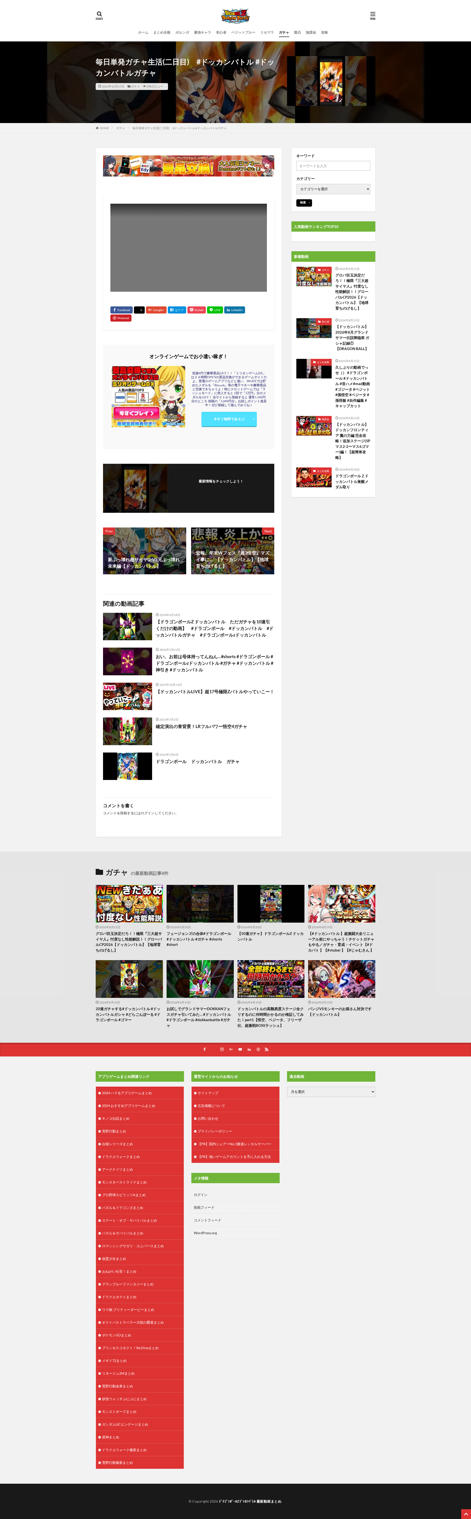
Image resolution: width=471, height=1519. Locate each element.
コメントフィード (207, 1220)
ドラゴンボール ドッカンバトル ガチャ (198, 761)
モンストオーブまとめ (119, 1411)
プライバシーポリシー (215, 1131)
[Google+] (156, 310)
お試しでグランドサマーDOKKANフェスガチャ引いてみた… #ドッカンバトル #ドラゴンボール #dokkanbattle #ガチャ (199, 1017)
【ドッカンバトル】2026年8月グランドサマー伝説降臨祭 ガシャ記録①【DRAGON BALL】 (352, 337)
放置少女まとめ (114, 1258)
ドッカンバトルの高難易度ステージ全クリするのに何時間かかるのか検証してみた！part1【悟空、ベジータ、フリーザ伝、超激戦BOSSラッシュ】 (270, 1017)
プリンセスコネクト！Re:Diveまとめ (130, 1348)
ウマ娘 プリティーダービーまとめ (128, 1309)
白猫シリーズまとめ (117, 1144)
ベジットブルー (243, 32)
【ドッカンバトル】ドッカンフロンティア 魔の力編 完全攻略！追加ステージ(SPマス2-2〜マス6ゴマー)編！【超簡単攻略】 (352, 441)
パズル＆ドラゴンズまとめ (122, 1207)
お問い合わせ (208, 1118)
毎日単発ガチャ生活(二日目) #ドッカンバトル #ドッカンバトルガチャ (179, 128)
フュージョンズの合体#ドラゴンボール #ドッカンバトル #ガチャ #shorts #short (199, 939)
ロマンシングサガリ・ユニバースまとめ (133, 1246)
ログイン (148, 813)
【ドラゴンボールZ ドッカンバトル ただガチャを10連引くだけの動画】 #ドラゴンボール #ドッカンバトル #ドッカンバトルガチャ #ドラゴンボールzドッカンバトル (215, 628)
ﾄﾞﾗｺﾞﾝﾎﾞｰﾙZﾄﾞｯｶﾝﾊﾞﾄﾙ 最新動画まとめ (250, 1501)
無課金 (311, 32)
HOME (104, 128)
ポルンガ (182, 32)
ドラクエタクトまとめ (119, 1297)
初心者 (221, 32)
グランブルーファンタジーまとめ (128, 1284)
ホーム (143, 32)
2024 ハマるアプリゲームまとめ (127, 1093)
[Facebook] (121, 310)
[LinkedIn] (234, 310)
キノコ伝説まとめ (116, 1118)
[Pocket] (196, 310)
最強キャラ (202, 32)
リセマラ (267, 32)
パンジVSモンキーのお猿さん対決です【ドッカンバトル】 (340, 1011)
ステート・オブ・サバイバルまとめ (129, 1220)
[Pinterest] (120, 318)
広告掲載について (211, 1106)
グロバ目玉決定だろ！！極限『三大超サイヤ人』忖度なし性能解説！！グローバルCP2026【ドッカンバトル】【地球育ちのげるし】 (351, 291)
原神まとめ (110, 1437)
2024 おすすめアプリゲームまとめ (128, 1106)
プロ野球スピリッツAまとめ (124, 1195)
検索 (303, 202)
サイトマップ (208, 1093)
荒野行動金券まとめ (117, 1386)
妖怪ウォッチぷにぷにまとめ (124, 1399)
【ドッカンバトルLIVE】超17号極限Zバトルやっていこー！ (215, 691)
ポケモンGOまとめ (116, 1335)
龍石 (297, 32)
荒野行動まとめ (114, 1131)
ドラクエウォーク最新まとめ (124, 1450)
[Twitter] (139, 310)
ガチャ (284, 32)
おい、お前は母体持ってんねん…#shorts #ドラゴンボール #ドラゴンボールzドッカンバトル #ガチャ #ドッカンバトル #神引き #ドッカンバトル (214, 663)
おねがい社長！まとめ (119, 1271)
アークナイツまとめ (117, 1169)
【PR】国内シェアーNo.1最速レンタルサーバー (234, 1144)
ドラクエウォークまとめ (121, 1157)
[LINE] (215, 310)
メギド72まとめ (114, 1360)
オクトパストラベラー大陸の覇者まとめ (133, 1322)
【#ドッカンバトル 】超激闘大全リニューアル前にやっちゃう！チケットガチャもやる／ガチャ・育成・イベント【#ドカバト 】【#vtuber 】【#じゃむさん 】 (341, 941)
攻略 (324, 32)
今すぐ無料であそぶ (229, 419)
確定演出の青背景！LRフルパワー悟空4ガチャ (201, 726)
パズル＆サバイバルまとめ (122, 1233)
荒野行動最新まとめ (117, 1462)
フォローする (221, 488)
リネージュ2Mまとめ (118, 1373)
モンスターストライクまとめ (124, 1182)
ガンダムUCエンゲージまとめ (125, 1424)
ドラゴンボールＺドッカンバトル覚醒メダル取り (351, 481)
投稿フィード (204, 1207)
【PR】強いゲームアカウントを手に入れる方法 (234, 1157)
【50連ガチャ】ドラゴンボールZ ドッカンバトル (270, 936)
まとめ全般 (161, 32)
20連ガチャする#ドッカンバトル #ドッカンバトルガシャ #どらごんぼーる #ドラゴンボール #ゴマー (128, 1014)
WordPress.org (205, 1233)
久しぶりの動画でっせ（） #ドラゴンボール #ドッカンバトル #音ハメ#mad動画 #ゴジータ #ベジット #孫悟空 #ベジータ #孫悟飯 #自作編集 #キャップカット (352, 386)
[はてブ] (177, 310)
